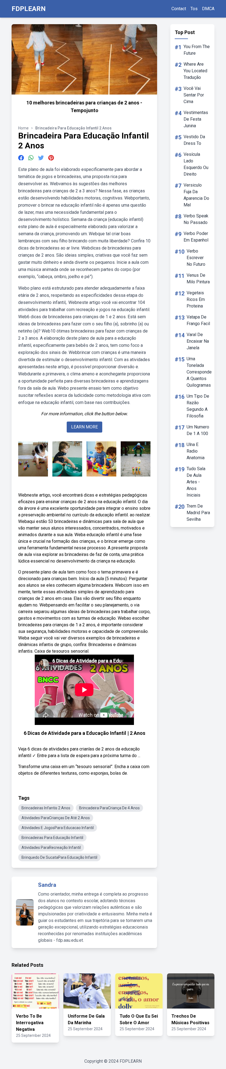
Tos (194, 8)
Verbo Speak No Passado (196, 219)
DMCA (208, 8)
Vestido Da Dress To (194, 140)
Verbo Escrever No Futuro (196, 257)
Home (23, 128)
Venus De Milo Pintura (198, 278)
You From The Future (197, 50)
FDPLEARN (29, 9)
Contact (178, 8)
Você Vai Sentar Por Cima (194, 95)
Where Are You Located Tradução (195, 71)
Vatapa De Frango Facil (198, 320)
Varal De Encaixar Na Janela (198, 341)
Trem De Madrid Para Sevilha (198, 512)
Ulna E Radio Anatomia (196, 451)
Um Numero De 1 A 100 (198, 430)
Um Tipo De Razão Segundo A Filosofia (198, 406)
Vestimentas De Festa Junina (196, 119)
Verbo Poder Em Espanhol (196, 237)
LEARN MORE (84, 427)
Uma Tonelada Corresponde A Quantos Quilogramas (199, 372)
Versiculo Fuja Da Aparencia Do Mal (196, 194)
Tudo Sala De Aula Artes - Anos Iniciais (196, 482)
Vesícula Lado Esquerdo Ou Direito (196, 164)
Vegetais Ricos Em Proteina (196, 299)
